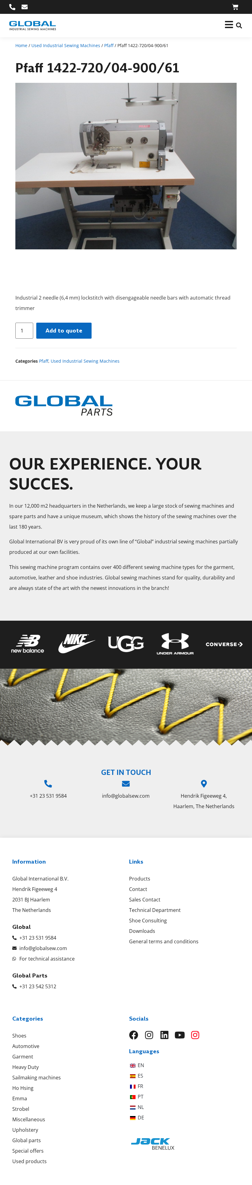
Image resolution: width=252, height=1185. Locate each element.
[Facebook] (133, 1035)
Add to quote (63, 330)
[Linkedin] (164, 1035)
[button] (239, 25)
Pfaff (108, 45)
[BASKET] (235, 7)
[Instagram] (149, 1035)
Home (21, 45)
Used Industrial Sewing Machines (65, 45)
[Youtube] (179, 1035)
